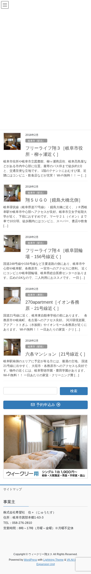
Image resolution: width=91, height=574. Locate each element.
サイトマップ (12, 489)
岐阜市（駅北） (36, 140)
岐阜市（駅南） (36, 346)
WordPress (30, 559)
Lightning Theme (53, 559)
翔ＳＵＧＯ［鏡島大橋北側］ (54, 200)
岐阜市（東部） (36, 294)
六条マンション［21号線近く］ (56, 354)
